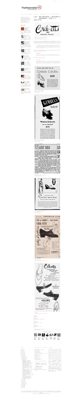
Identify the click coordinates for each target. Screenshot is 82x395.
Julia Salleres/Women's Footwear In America (42, 313)
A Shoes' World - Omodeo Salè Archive (40, 369)
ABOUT (26, 14)
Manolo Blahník (57, 362)
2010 (22, 387)
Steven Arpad (58, 367)
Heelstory (57, 359)
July (23, 379)
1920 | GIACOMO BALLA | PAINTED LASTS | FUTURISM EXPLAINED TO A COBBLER (27, 82)
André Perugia (54, 350)
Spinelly (54, 367)
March (23, 382)
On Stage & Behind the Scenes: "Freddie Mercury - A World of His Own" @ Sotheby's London (40, 365)
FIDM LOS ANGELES (37, 350)
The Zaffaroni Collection (44, 14)
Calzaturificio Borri (56, 353)
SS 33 (60, 365)
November (23, 357)
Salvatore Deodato (57, 366)
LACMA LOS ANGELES (37, 351)
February (23, 383)
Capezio (59, 354)
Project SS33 (36, 14)
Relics (53, 364)
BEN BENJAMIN (35, 316)
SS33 (29, 20)
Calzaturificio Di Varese (52, 354)
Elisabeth (59, 357)
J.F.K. (56, 361)
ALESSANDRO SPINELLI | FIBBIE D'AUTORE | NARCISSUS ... (27, 371)
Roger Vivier (55, 365)
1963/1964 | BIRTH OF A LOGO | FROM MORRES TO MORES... (27, 378)
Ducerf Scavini (54, 357)
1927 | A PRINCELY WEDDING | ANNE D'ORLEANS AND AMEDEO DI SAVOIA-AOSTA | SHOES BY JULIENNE (27, 43)
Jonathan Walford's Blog (38, 366)
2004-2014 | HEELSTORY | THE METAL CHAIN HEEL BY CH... (27, 369)
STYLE (52, 366)
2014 (22, 355)
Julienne (59, 361)
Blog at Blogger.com (35, 393)
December (23, 356)
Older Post (60, 343)
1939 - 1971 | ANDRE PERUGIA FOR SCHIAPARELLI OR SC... (27, 373)
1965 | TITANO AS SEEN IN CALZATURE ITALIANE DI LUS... (27, 376)
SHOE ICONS (36, 356)
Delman (49, 357)
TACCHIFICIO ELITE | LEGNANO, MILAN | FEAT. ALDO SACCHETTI (27, 69)
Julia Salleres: (38, 53)
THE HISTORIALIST (52, 368)
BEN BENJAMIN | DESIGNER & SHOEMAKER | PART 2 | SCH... (27, 362)
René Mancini (50, 365)
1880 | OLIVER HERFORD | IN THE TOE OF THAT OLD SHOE (27, 89)
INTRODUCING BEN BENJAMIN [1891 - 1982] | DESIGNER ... (27, 364)
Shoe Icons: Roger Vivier (38, 368)
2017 (22, 353)
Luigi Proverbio (50, 362)
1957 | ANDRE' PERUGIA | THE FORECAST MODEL (26, 56)
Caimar (49, 353)
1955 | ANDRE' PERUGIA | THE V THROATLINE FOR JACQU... (27, 365)
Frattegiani (53, 359)
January (23, 384)
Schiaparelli (50, 367)
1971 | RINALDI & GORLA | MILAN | (27, 62)
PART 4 (34, 327)
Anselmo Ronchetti (55, 351)
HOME (22, 14)
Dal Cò (54, 356)
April (23, 381)
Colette (51, 356)
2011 (22, 386)
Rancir (49, 364)
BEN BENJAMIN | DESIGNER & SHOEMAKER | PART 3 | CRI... (27, 361)
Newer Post (34, 343)
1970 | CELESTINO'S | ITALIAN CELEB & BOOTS (27, 50)
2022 (22, 349)
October (23, 358)
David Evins (58, 356)
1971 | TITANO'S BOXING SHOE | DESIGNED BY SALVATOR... (27, 372)
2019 (22, 351)
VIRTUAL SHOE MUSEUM (37, 359)
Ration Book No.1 (38, 91)
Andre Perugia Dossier (55, 14)
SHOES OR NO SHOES (37, 357)
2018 (22, 352)
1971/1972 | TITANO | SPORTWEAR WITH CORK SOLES (27, 366)
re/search (30, 14)
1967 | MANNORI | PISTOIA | (27, 75)
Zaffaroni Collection (51, 371)
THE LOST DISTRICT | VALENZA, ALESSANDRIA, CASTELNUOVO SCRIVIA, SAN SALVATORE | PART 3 (27, 29)
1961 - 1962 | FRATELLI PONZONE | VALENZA (27, 36)
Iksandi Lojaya (47, 393)
